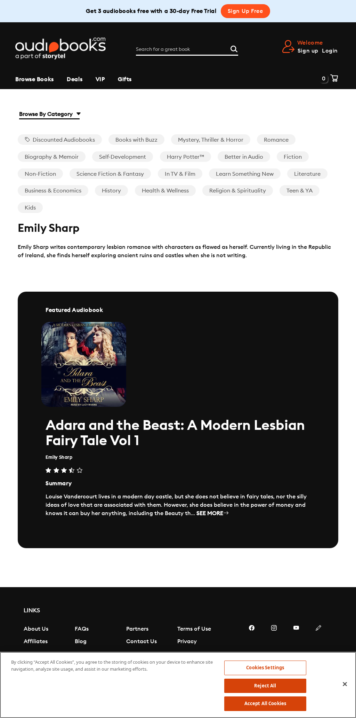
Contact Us (141, 641)
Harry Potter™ (185, 157)
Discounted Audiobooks (63, 140)
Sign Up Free (245, 11)
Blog (81, 641)
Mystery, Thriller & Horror (210, 140)
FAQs (82, 629)
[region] (178, 685)
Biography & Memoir (52, 157)
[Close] (345, 684)
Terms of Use (194, 629)
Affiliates (36, 641)
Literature (307, 174)
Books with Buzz (136, 140)
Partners (137, 629)
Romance (276, 140)
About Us (36, 629)
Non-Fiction (40, 174)
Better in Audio (244, 157)
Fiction (293, 157)
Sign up (308, 51)
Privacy (187, 641)
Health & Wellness (165, 191)
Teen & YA (299, 191)
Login (330, 51)
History (111, 191)
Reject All (265, 686)
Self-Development (122, 157)
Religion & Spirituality (237, 191)
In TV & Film (180, 174)
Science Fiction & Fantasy (110, 174)
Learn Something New (245, 174)
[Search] (234, 48)
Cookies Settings (265, 667)
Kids (30, 208)
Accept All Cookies (265, 703)
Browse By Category (46, 114)
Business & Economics (53, 191)
